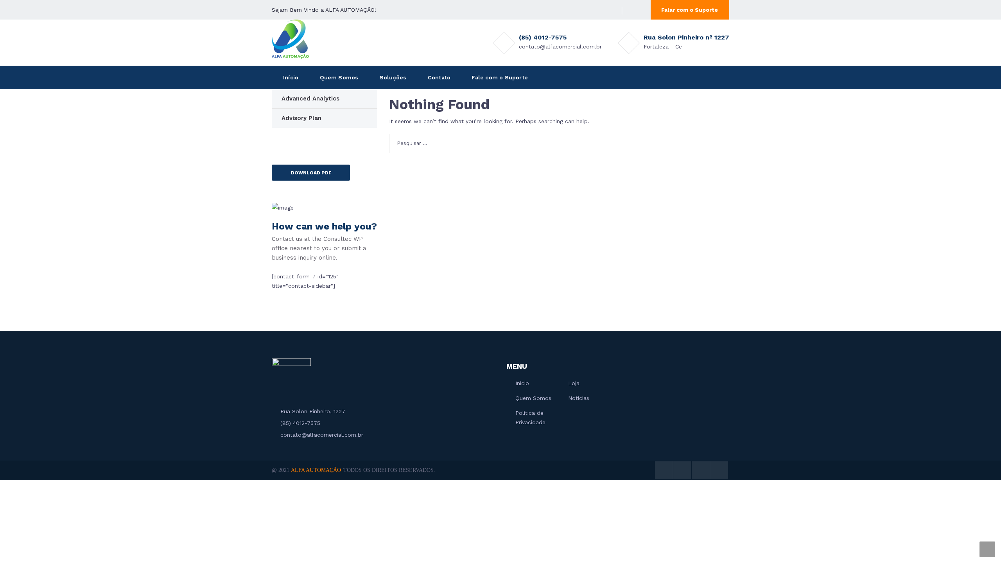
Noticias (578, 398)
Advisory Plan (301, 118)
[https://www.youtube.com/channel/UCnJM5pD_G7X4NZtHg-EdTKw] (610, 10)
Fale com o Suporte (500, 77)
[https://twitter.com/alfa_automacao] (574, 10)
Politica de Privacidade (530, 417)
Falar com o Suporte (689, 10)
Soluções (393, 77)
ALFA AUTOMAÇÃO (316, 470)
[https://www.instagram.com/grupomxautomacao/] (598, 10)
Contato (439, 77)
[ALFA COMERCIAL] (290, 39)
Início (290, 77)
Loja (573, 383)
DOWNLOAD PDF (311, 173)
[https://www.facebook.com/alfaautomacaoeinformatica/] (586, 10)
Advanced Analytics (310, 98)
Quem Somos (339, 77)
